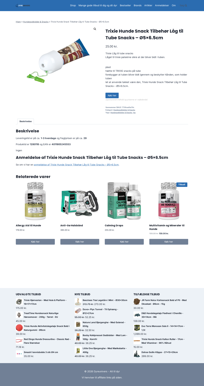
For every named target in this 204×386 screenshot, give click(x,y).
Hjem (18, 22)
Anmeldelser (162, 5)
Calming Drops (114, 225)
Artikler (148, 5)
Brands (138, 5)
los (134, 113)
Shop (73, 5)
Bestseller (125, 5)
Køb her (112, 95)
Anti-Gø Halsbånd (71, 225)
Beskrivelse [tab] (26, 121)
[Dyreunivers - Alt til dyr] (23, 5)
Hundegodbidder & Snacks (36, 22)
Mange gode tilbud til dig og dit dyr (98, 5)
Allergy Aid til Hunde (28, 225)
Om (174, 5)
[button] (94, 29)
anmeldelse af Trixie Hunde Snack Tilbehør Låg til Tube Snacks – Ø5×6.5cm (76, 164)
